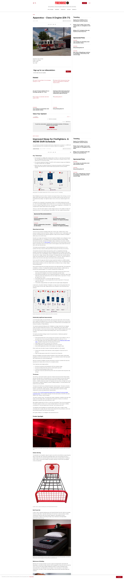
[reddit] (53, 24)
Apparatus (74, 9)
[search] (35, 3)
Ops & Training (50, 9)
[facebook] (48, 24)
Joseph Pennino (36, 148)
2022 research (48, 244)
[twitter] (51, 24)
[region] (52, 119)
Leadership (57, 9)
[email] (55, 24)
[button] (33, 3)
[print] (70, 24)
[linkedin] (50, 24)
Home (34, 14)
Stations (69, 9)
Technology (63, 9)
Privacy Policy (31, 576)
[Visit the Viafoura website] (68, 121)
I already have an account (52, 129)
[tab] (35, 117)
